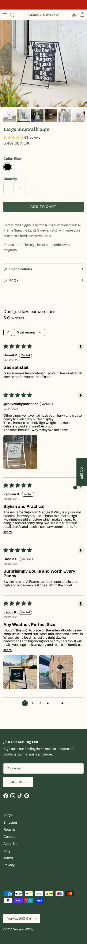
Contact (9, 836)
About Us (10, 843)
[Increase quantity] (33, 188)
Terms (8, 858)
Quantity (10, 179)
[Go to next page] (70, 703)
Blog (6, 851)
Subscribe (18, 782)
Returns (9, 829)
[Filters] (7, 332)
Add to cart (43, 206)
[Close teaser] (75, 487)
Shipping (10, 822)
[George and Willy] (43, 15)
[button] (13, 137)
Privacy (9, 865)
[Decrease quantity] (8, 188)
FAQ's (8, 815)
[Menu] (4, 14)
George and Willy (23, 929)
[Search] (14, 14)
